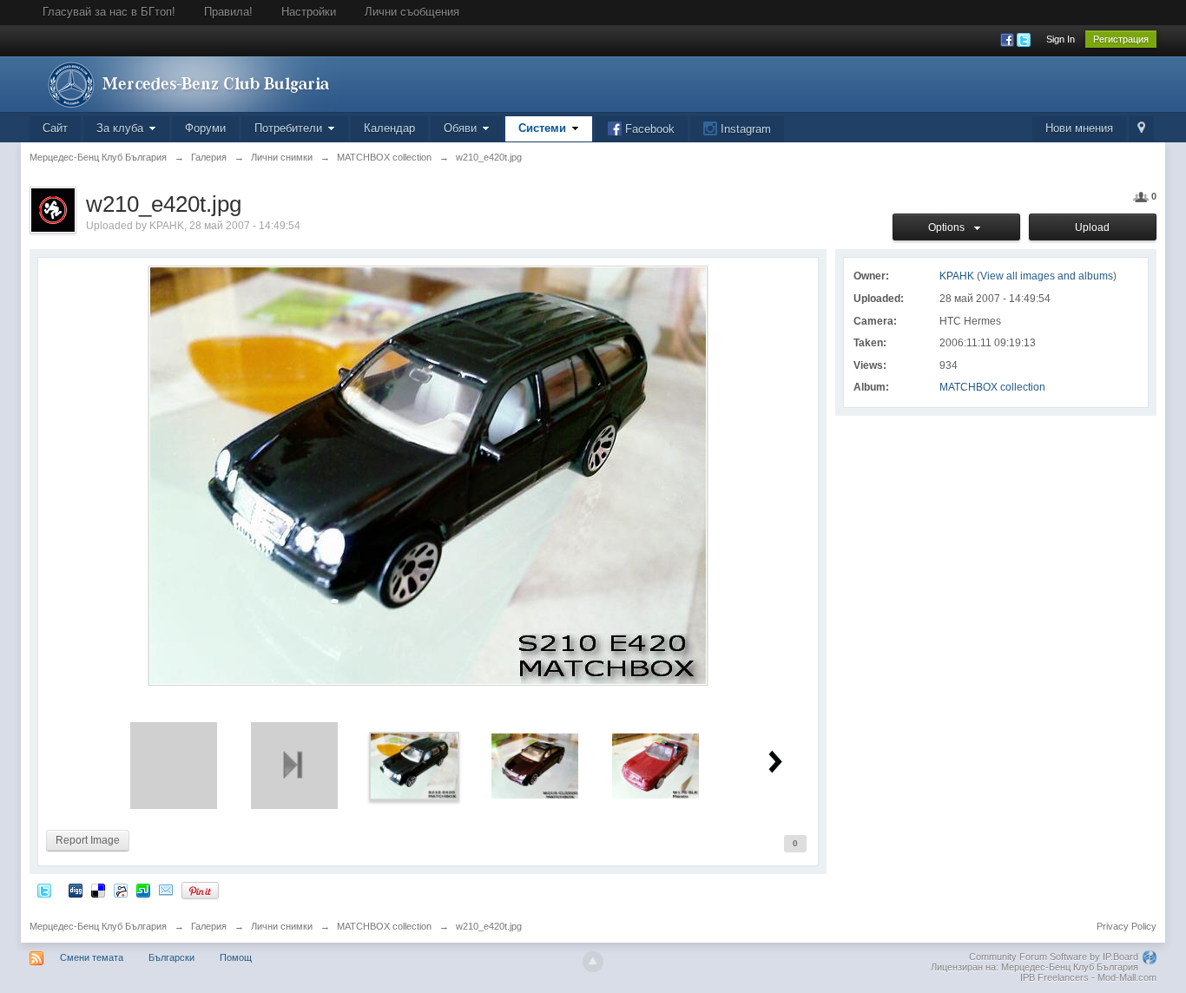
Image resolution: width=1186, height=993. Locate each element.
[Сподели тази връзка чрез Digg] (75, 890)
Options (949, 227)
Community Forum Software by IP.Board (1053, 956)
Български (171, 957)
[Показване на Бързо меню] (1141, 128)
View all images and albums (1046, 276)
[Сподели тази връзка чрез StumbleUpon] (143, 890)
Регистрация (1121, 39)
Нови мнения (1079, 128)
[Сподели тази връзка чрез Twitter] (44, 890)
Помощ (236, 957)
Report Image (88, 840)
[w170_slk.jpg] (655, 765)
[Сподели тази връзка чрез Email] (166, 890)
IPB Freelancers (1054, 977)
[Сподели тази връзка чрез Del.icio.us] (98, 890)
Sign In (1060, 39)
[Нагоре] (593, 961)
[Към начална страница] (185, 82)
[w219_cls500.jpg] (534, 765)
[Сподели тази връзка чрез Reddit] (121, 890)
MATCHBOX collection (992, 387)
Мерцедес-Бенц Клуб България (98, 926)
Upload (1092, 227)
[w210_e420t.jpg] (414, 765)
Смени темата (91, 957)
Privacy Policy (1126, 926)
